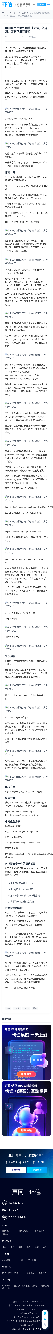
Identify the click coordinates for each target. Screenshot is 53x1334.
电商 (29, 1247)
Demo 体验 (31, 1260)
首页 (4, 13)
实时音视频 (23, 1231)
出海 (45, 1247)
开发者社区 (7, 1273)
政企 (37, 1247)
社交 (4, 1247)
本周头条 (25, 13)
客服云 (5, 1234)
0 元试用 (40, 1162)
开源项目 (18, 1273)
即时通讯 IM (7, 1231)
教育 (12, 1247)
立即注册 (41, 4)
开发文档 (6, 1260)
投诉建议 (22, 1217)
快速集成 (13, 1162)
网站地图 (16, 1329)
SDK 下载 (18, 1260)
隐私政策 (27, 1329)
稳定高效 (27, 1162)
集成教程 (30, 1273)
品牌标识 (35, 1286)
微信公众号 (13, 1210)
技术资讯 (42, 1273)
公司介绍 (6, 1286)
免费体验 (15, 1170)
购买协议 (6, 1288)
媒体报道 (26, 1286)
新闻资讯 (14, 13)
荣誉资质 (16, 1286)
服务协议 (37, 1329)
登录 (33, 4)
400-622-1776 (15, 1202)
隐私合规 (45, 1286)
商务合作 (12, 1217)
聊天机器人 (40, 1231)
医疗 (20, 1247)
